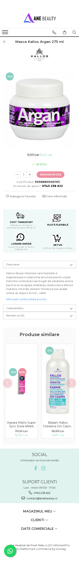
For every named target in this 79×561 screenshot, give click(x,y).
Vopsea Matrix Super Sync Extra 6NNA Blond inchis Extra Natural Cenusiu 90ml (21, 424)
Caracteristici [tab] (14, 308)
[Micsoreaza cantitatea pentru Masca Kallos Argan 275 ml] (18, 174)
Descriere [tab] (12, 264)
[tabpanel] (39, 109)
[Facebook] (35, 468)
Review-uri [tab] (15, 315)
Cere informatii (56, 196)
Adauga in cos (50, 174)
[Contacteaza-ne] (54, 32)
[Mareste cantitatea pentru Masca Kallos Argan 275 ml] (30, 174)
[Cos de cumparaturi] (64, 32)
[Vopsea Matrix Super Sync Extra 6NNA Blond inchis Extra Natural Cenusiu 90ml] (21, 381)
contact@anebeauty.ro (42, 498)
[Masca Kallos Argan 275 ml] (39, 109)
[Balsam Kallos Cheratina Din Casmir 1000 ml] (58, 381)
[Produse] (5, 33)
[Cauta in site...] (74, 32)
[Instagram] (43, 468)
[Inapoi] (3, 41)
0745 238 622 (41, 492)
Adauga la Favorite (22, 196)
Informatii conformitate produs (26, 299)
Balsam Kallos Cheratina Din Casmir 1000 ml (58, 424)
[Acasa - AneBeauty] (39, 18)
